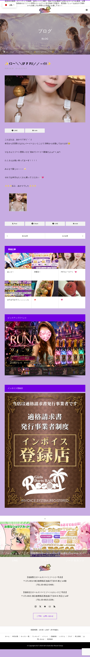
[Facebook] (45, 606)
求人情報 (78, 636)
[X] (40, 606)
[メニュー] (86, 9)
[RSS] (54, 606)
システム (62, 636)
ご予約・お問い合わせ (45, 616)
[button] (8, 344)
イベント (45, 636)
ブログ (70, 636)
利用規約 (50, 639)
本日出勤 (15, 636)
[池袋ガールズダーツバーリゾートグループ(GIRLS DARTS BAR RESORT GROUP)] (45, 567)
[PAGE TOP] (45, 519)
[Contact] (50, 606)
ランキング (35, 636)
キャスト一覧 (25, 636)
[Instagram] (35, 606)
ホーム (7, 636)
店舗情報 (53, 636)
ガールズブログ (21, 68)
